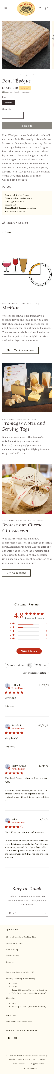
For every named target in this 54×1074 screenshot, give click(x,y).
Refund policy (24, 1059)
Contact (9, 962)
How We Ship (12, 949)
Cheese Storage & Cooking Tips (21, 937)
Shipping (5, 92)
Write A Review (29, 651)
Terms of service (20, 1064)
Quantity (6, 109)
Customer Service (14, 943)
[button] (6, 8)
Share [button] (8, 232)
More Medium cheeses (20, 350)
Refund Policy (12, 955)
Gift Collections (16, 572)
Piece (10, 103)
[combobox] (36, 672)
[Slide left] (20, 74)
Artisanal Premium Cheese (25, 1056)
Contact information (28, 1068)
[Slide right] (33, 74)
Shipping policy (37, 1064)
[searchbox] (16, 665)
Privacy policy (39, 1059)
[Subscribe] (44, 913)
